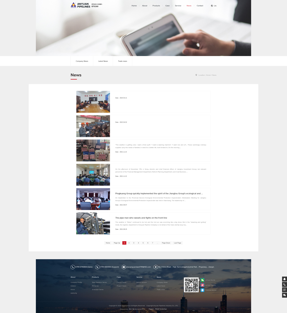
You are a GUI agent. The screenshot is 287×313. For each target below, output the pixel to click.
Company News (82, 61)
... (157, 243)
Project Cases (121, 286)
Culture (73, 286)
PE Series (95, 286)
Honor (73, 289)
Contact (200, 5)
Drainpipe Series (98, 289)
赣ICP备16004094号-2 (137, 309)
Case (167, 5)
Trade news (122, 61)
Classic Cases (121, 282)
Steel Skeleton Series (99, 282)
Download (139, 286)
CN (215, 6)
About (144, 5)
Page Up (117, 243)
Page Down (166, 243)
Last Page (177, 243)
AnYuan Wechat (210, 280)
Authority (74, 293)
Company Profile (76, 282)
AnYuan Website (211, 285)
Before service (141, 282)
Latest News (103, 61)
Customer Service (211, 290)
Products (156, 5)
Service (178, 5)
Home (134, 5)
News (189, 5)
